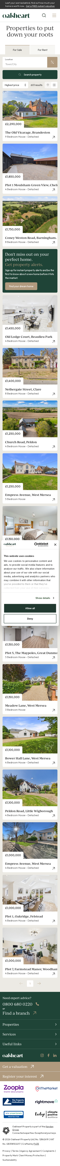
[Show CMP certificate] (14, 1114)
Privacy (6, 1150)
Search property (33, 74)
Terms (15, 1150)
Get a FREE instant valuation (40, 6)
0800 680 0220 (17, 1004)
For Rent (42, 49)
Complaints (48, 1150)
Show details (43, 598)
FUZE (36, 1143)
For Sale (17, 49)
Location (9, 59)
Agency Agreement (30, 1150)
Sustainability (10, 1159)
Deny (30, 618)
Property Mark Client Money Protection (23, 1155)
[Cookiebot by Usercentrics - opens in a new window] (35, 545)
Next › (39, 983)
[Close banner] (55, 544)
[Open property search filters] (52, 62)
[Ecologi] (46, 1114)
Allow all (30, 608)
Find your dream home (21, 286)
